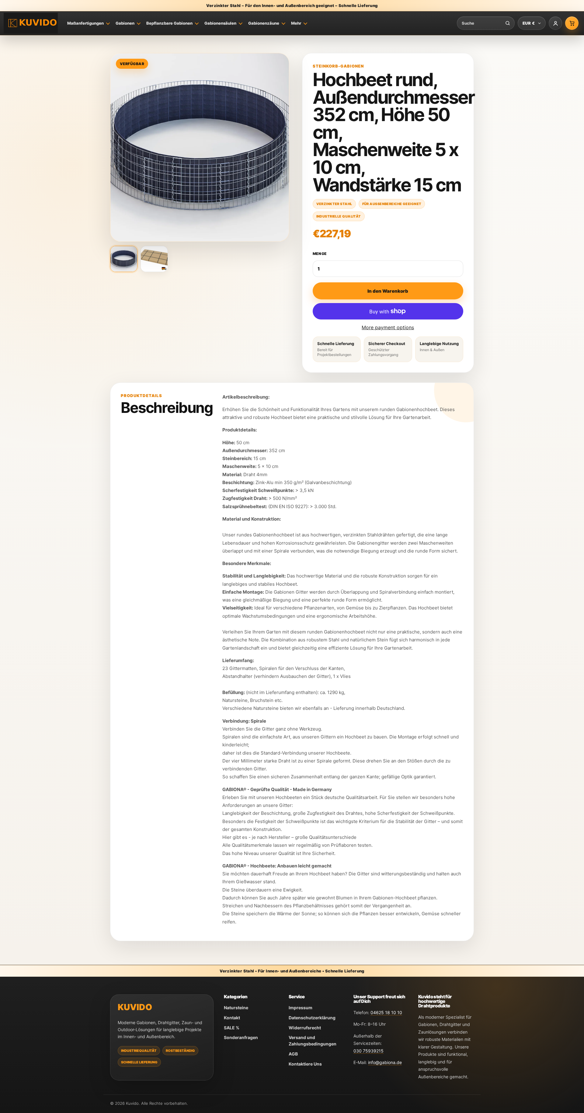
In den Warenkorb (387, 291)
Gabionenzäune (263, 23)
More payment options (388, 327)
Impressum (300, 1007)
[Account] (555, 23)
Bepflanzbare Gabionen (169, 23)
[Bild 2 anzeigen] (154, 259)
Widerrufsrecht (305, 1027)
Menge (320, 253)
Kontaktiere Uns (305, 1063)
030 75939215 (368, 1050)
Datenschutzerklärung (312, 1017)
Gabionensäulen (220, 23)
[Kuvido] (31, 23)
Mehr (296, 23)
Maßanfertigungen (85, 23)
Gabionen (125, 23)
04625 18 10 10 (386, 1012)
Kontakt (232, 1017)
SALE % (231, 1027)
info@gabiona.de (385, 1062)
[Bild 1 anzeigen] (123, 259)
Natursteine (236, 1007)
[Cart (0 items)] (572, 23)
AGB (293, 1053)
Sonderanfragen (241, 1037)
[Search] (507, 23)
